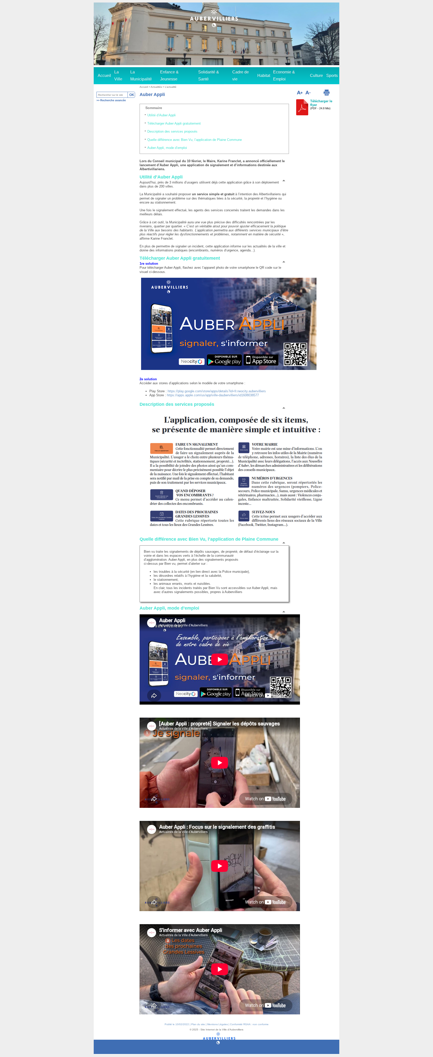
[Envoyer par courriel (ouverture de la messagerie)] (317, 93)
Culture (316, 75)
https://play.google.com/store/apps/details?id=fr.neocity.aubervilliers (217, 391)
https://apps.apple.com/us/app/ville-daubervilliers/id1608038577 (213, 395)
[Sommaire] (285, 180)
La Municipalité (141, 75)
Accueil (104, 75)
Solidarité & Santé (208, 75)
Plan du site (198, 1024)
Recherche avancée (113, 100)
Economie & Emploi (284, 75)
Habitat (263, 75)
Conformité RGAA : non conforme (249, 1024)
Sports (332, 75)
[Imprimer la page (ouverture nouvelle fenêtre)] (326, 92)
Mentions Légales (217, 1024)
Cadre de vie (240, 75)
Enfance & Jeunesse (169, 75)
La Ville (118, 75)
